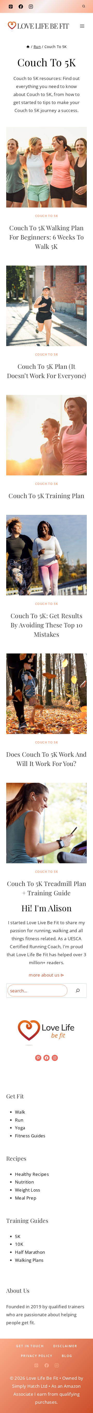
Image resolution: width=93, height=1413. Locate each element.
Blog (67, 1356)
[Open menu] (82, 26)
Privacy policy (36, 1356)
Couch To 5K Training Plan (46, 495)
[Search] (78, 991)
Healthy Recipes (32, 1174)
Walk (20, 1112)
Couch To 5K (46, 216)
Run (19, 1120)
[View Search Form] (84, 6)
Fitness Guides (30, 1136)
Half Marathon (30, 1252)
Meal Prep (25, 1198)
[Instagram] (30, 6)
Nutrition (24, 1182)
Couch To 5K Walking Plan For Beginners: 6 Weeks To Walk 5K (46, 236)
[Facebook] (20, 6)
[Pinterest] (10, 6)
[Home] (28, 46)
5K (17, 1236)
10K (19, 1244)
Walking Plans (29, 1260)
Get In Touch (30, 1346)
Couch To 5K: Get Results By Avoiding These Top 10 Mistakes (46, 624)
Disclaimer (65, 1346)
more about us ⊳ (46, 975)
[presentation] (46, 167)
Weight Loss (27, 1190)
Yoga (20, 1128)
